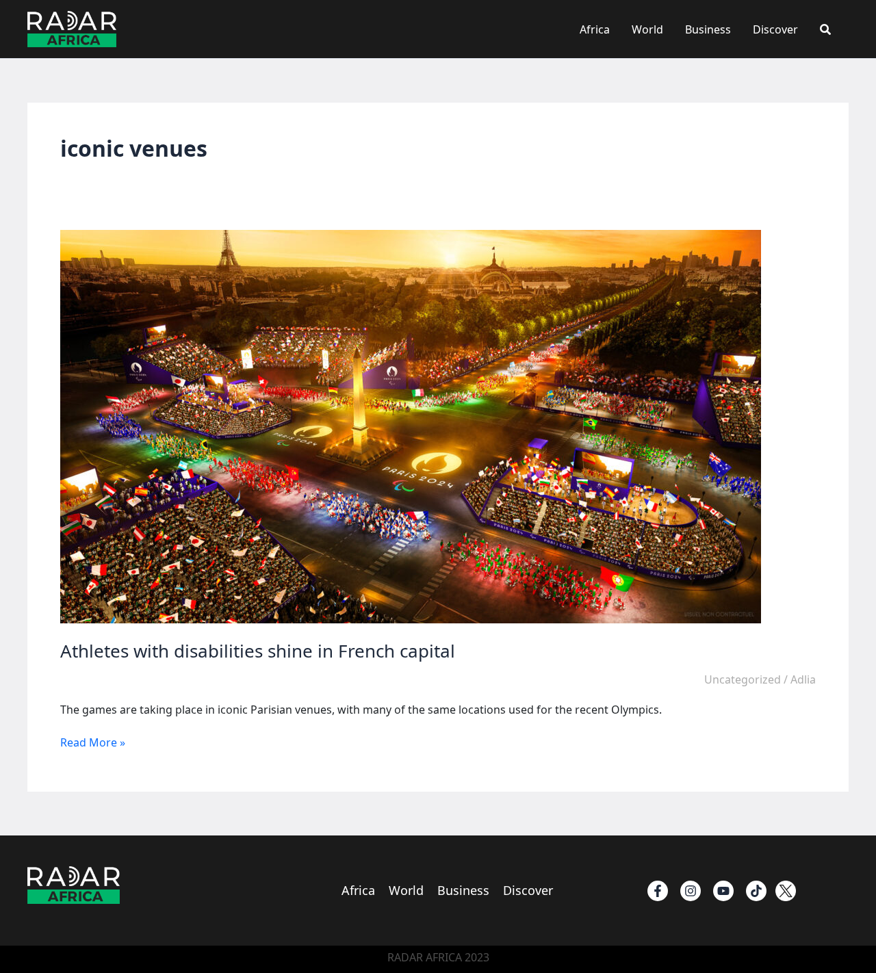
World (647, 29)
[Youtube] (723, 891)
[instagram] (690, 891)
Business (708, 29)
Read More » (92, 742)
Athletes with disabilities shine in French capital (257, 650)
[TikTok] (756, 891)
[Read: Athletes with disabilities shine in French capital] (410, 425)
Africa (595, 29)
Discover (775, 29)
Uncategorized (742, 679)
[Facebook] (657, 891)
